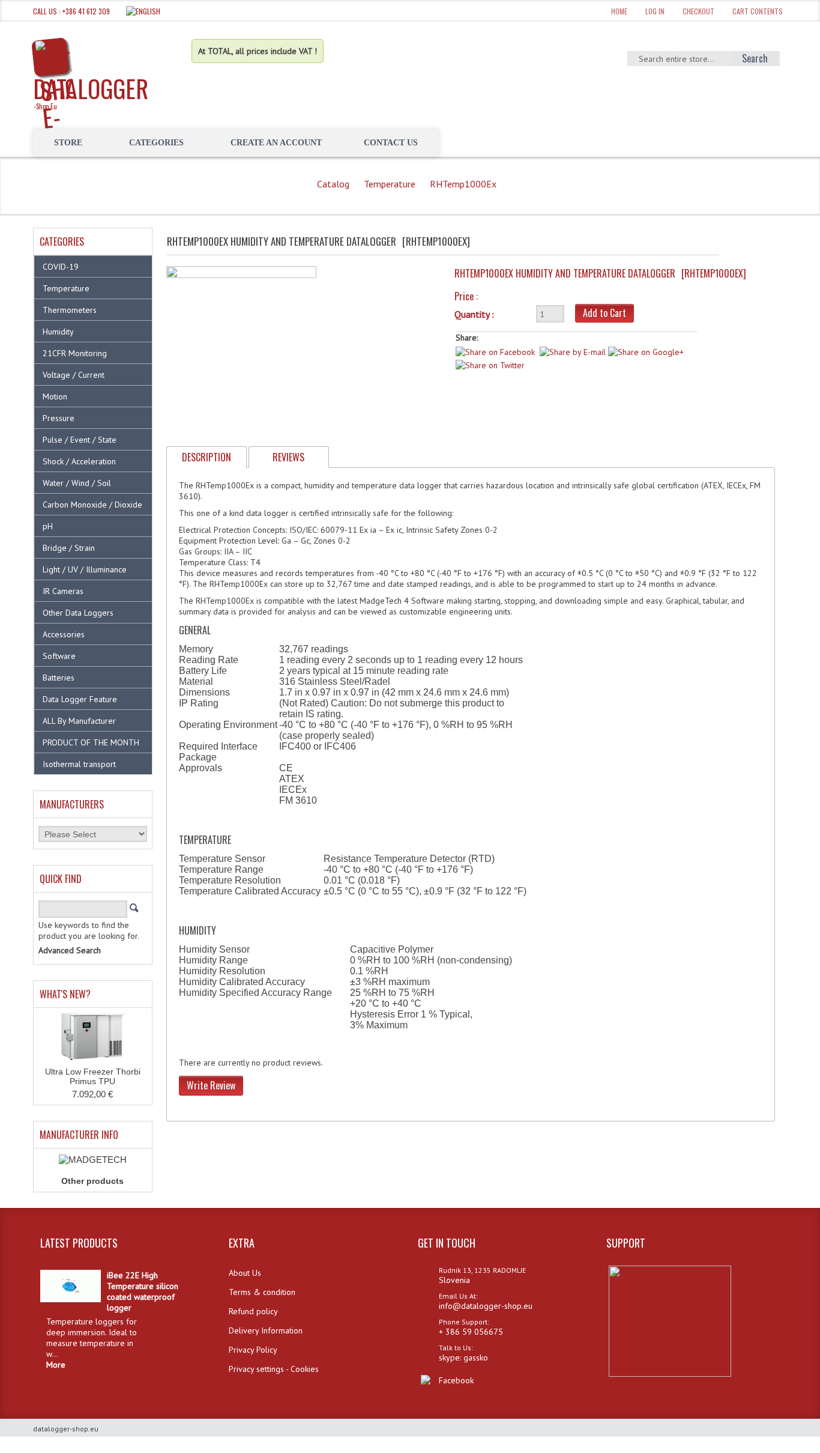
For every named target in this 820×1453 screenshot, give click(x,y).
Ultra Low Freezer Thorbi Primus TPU (92, 1076)
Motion (55, 396)
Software (59, 656)
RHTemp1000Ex (463, 184)
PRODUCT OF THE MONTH (91, 742)
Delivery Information (266, 1330)
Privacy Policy (253, 1349)
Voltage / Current (73, 374)
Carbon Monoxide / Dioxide (92, 504)
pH (48, 526)
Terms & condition (262, 1292)
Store (68, 142)
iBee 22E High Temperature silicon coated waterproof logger (142, 1291)
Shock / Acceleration (79, 461)
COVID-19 (61, 266)
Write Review (211, 1085)
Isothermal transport (79, 764)
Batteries (58, 677)
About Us (245, 1272)
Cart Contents (757, 11)
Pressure (58, 418)
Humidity (58, 331)
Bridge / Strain (69, 547)
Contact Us (391, 142)
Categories (156, 142)
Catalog (333, 184)
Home (619, 11)
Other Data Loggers (78, 612)
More (55, 1364)
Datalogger (90, 90)
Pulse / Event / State (79, 439)
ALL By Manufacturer (79, 720)
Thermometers (70, 310)
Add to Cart (604, 313)
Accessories (64, 634)
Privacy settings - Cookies (274, 1369)
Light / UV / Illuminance (85, 569)
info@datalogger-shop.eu (485, 1305)
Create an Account (276, 142)
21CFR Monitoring (75, 353)
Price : (466, 296)
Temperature (389, 184)
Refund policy (253, 1311)
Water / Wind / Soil (77, 483)
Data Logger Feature (80, 699)
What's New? (65, 994)
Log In (655, 11)
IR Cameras (63, 591)
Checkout (698, 11)
